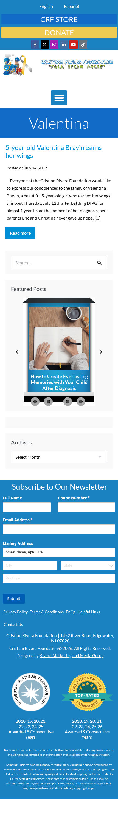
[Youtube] (73, 44)
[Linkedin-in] (64, 44)
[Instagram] (54, 44)
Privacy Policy (15, 611)
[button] (59, 97)
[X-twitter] (45, 44)
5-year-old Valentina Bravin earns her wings (53, 151)
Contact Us (13, 624)
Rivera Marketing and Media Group (71, 655)
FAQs (70, 611)
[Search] (99, 263)
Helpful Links (88, 611)
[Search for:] (59, 262)
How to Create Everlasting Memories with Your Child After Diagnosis (59, 382)
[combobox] (88, 565)
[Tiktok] (83, 44)
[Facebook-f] (35, 44)
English (46, 6)
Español (71, 6)
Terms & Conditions (47, 611)
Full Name (12, 497)
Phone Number (82, 497)
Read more (22, 231)
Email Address (26, 519)
